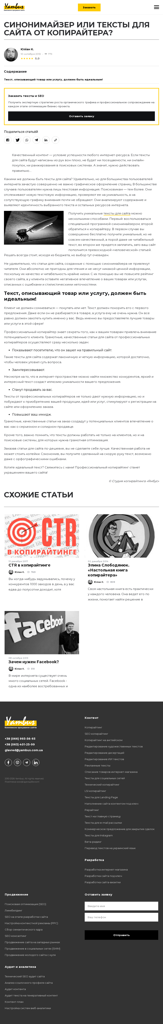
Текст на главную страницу (103, 816)
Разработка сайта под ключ (103, 875)
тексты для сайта (117, 213)
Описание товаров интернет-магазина (111, 771)
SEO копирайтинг (96, 733)
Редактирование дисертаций (104, 752)
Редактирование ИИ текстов (104, 759)
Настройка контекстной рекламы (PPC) (31, 923)
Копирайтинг (93, 727)
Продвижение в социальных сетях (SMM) (32, 948)
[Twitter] (17, 140)
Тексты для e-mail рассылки (103, 822)
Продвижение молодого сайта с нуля (30, 954)
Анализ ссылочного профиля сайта (29, 982)
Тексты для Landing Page (101, 797)
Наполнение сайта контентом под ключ (111, 803)
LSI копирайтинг (95, 790)
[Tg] (26, 762)
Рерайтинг (92, 810)
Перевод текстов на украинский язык (110, 848)
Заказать (89, 7)
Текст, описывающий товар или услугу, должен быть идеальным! (53, 79)
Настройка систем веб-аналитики (28, 1008)
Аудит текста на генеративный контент (31, 995)
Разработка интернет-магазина (106, 869)
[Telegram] (36, 140)
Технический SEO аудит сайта (25, 976)
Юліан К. (27, 49)
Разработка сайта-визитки (103, 882)
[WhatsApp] (27, 140)
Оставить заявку (81, 116)
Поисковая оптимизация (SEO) (25, 904)
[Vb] (17, 762)
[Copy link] (55, 140)
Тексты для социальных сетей (105, 778)
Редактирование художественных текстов (114, 746)
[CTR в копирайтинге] (42, 536)
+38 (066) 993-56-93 (20, 738)
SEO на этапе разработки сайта (26, 916)
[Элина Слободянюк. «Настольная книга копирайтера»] (121, 536)
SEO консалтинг (15, 935)
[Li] (35, 762)
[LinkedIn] (46, 140)
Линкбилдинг (13, 910)
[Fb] (8, 762)
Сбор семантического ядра (24, 929)
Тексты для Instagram (99, 835)
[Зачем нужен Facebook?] (42, 632)
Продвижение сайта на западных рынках (32, 942)
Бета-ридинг (93, 841)
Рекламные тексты (97, 765)
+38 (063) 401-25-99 (20, 744)
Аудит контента (15, 989)
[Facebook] (8, 140)
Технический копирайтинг (102, 784)
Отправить (121, 935)
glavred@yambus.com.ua (24, 750)
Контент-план (14, 1001)
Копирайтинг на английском (103, 740)
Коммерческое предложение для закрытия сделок (119, 829)
